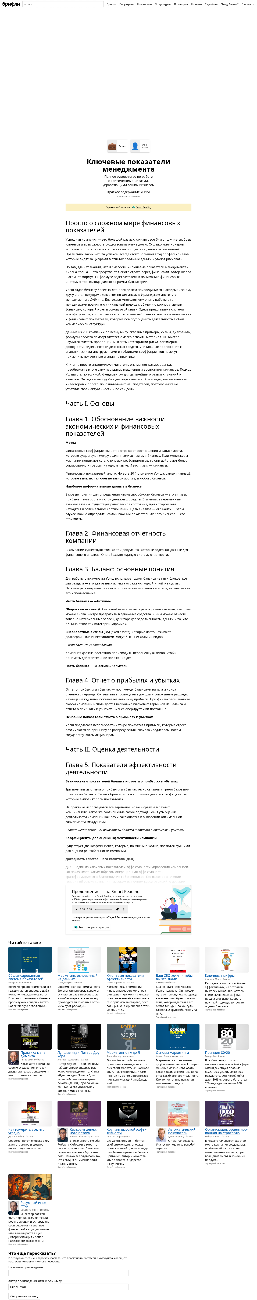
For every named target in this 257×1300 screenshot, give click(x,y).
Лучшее (111, 4)
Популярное (126, 4)
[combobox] (63, 4)
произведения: (26, 1267)
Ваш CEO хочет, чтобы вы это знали (174, 977)
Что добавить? (229, 4)
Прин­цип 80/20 (217, 1052)
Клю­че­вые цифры (220, 975)
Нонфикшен (144, 4)
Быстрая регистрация (94, 927)
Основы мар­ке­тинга (172, 1052)
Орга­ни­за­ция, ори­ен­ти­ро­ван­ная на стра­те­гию (226, 1131)
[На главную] (11, 4)
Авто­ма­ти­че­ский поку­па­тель (181, 1131)
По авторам (181, 4)
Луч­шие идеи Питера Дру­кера (79, 1054)
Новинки (196, 4)
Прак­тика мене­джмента (34, 1054)
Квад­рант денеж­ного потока (84, 1131)
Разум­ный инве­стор (34, 1204)
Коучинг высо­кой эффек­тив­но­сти (127, 1131)
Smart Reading (143, 207)
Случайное (211, 4)
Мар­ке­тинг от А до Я (123, 1052)
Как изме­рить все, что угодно (26, 1131)
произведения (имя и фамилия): (35, 1281)
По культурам (163, 4)
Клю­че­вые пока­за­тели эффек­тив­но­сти (125, 977)
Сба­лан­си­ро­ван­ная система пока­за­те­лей (25, 977)
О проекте (248, 4)
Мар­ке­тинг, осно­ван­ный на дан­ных (78, 977)
